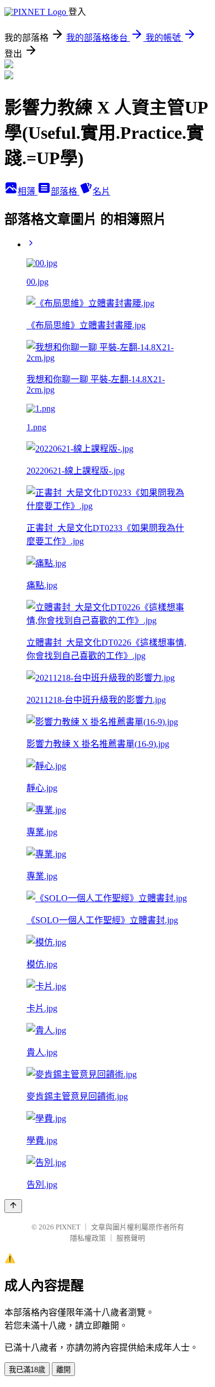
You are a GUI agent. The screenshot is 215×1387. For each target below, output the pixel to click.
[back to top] (13, 1206)
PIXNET (68, 1227)
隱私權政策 (88, 1238)
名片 (101, 191)
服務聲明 (130, 1238)
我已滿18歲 (27, 1370)
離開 (63, 1370)
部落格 (65, 191)
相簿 (27, 191)
